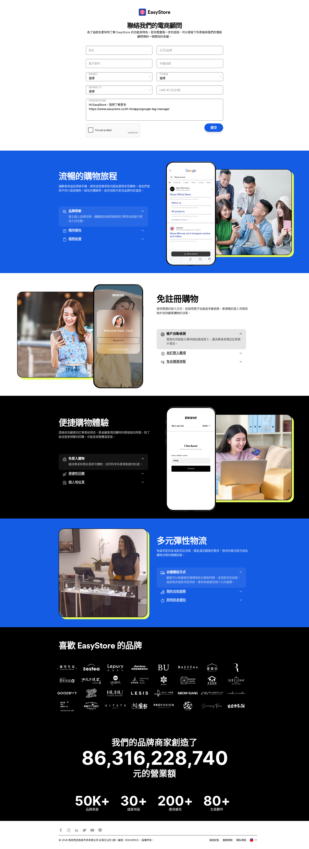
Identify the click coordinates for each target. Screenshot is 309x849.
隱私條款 (241, 839)
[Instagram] (69, 830)
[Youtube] (92, 830)
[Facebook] (61, 830)
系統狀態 (214, 839)
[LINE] (100, 830)
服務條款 (228, 839)
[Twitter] (84, 830)
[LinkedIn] (76, 830)
